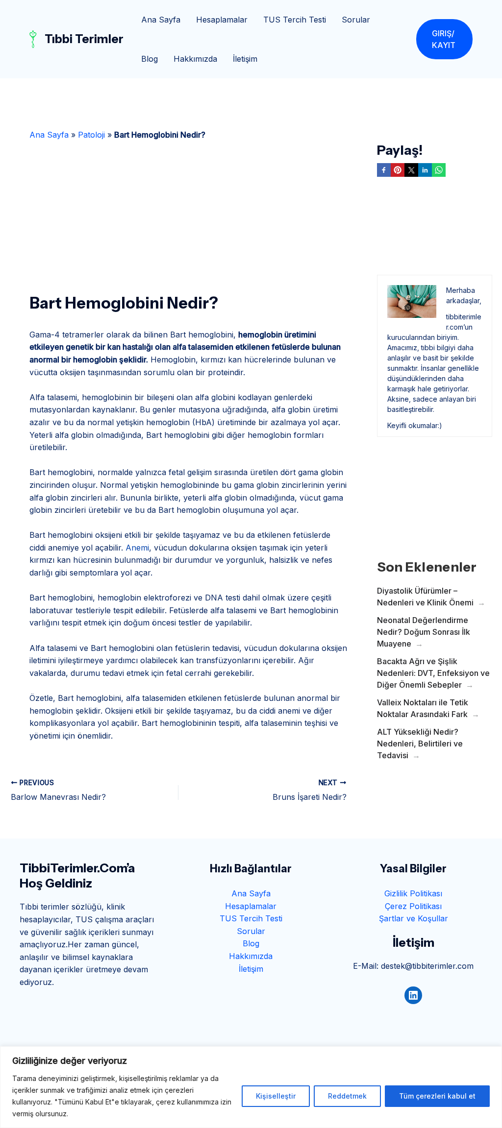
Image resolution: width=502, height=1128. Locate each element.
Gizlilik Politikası (413, 893)
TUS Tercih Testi (294, 19)
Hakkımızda (195, 59)
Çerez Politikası (413, 906)
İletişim (245, 59)
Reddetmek (347, 1096)
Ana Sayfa (160, 19)
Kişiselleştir (276, 1096)
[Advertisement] (188, 213)
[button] (444, 39)
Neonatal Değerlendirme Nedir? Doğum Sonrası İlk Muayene (423, 631)
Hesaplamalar (222, 19)
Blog (149, 59)
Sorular (356, 19)
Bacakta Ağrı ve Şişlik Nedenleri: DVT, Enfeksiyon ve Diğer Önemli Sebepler (433, 673)
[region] (251, 1087)
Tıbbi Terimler (84, 39)
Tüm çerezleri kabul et (437, 1096)
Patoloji (91, 135)
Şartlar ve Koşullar (413, 918)
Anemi (137, 547)
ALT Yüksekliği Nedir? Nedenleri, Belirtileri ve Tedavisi (420, 743)
